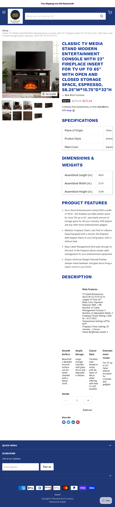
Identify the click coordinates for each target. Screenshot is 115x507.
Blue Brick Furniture (74, 95)
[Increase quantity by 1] (88, 400)
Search (57, 494)
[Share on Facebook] (64, 422)
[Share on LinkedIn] (73, 422)
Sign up (47, 466)
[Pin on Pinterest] (78, 422)
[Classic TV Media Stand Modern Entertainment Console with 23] (7, 105)
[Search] (102, 16)
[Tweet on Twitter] (68, 422)
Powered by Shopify (57, 502)
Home (5, 30)
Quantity (65, 394)
